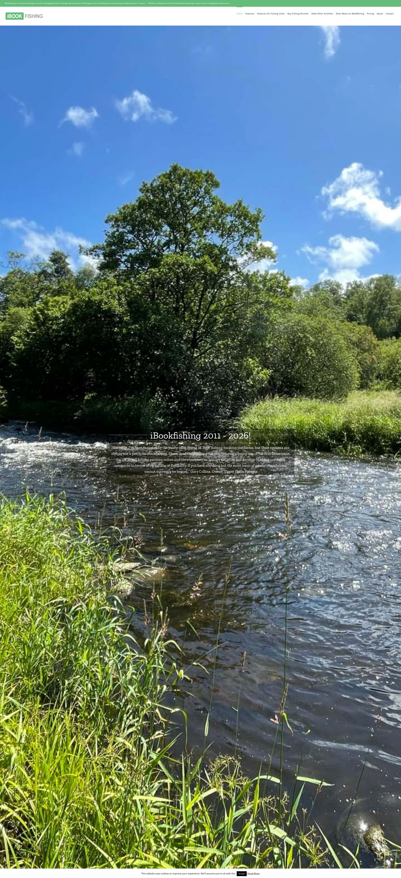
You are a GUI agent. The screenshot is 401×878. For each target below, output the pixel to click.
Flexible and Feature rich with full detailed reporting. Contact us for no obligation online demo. (189, 3)
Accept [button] (242, 873)
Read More (253, 873)
